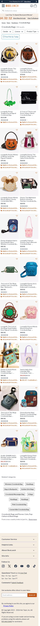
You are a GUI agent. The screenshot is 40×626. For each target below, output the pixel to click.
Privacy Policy (8, 606)
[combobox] (19, 10)
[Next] (36, 1)
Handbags (15, 23)
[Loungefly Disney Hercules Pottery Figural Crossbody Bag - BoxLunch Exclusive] (28, 54)
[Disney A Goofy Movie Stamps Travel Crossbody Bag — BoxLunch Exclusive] (9, 355)
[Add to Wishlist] (16, 43)
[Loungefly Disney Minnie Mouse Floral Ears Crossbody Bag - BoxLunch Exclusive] (28, 312)
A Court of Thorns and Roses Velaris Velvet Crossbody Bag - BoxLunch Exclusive (28, 113)
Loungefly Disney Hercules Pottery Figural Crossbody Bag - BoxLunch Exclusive (28, 70)
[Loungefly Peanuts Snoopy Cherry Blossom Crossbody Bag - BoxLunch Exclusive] (28, 226)
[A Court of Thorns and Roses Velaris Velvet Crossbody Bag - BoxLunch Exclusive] (28, 97)
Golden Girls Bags (27, 489)
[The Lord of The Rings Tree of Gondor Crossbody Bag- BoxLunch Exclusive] (9, 398)
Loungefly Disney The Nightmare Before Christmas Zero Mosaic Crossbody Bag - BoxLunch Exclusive (9, 70)
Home (3, 23)
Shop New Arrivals (19, 18)
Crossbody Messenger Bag (14, 494)
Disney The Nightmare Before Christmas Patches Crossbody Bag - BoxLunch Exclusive (28, 199)
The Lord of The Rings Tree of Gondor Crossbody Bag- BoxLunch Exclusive (8, 414)
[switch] (11, 37)
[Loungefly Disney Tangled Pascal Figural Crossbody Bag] (9, 97)
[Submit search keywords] (3, 10)
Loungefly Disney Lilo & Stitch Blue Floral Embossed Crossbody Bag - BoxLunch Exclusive (28, 285)
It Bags (30, 494)
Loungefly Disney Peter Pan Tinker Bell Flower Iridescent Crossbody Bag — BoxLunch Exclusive (28, 457)
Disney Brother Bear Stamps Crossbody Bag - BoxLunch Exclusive (28, 414)
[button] (3, 5)
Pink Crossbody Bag (19, 504)
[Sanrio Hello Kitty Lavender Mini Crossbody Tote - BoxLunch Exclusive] (28, 355)
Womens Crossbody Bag (13, 484)
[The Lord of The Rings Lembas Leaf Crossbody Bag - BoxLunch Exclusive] (9, 269)
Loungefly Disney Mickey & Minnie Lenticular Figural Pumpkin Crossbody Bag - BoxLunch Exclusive (9, 156)
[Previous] (2, 1)
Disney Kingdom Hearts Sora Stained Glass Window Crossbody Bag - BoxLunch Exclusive (9, 242)
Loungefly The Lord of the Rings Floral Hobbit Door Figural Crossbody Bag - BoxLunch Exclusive (9, 328)
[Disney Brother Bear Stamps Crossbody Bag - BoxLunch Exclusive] (28, 398)
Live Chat (23, 573)
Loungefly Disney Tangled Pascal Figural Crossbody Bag (8, 113)
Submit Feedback (17, 583)
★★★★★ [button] (4, 77)
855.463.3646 (7, 621)
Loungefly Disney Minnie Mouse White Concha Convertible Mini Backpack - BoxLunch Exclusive (9, 199)
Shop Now (27, 1)
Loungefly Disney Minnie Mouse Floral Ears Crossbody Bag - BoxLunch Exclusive (28, 328)
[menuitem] (35, 5)
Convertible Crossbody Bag (19, 509)
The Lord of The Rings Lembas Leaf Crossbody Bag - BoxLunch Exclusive (9, 285)
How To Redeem (33, 18)
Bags (8, 23)
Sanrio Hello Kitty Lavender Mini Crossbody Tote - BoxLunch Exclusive (27, 371)
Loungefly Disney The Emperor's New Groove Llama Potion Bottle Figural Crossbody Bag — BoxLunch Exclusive (28, 156)
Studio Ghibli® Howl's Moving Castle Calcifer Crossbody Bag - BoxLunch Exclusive (9, 457)
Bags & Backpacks (11, 489)
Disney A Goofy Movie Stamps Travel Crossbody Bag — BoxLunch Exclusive (8, 371)
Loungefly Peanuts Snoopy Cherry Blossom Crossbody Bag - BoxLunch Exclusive (28, 242)
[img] (3, 566)
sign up (32, 595)
